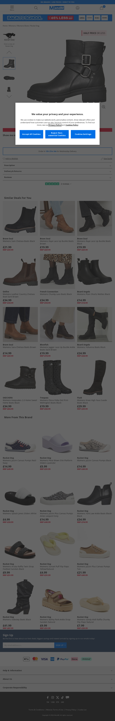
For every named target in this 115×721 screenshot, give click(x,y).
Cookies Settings (83, 134)
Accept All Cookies (31, 134)
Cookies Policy (71, 125)
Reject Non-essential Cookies (57, 134)
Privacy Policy (55, 125)
